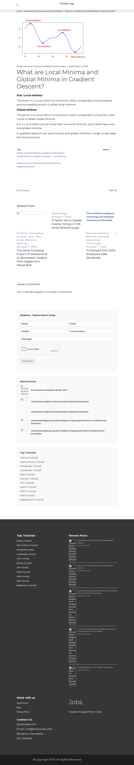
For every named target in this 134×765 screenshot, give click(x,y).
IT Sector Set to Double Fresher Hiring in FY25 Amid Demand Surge (67, 224)
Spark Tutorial (28, 487)
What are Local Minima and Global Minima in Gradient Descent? (39, 165)
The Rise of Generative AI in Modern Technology (95, 667)
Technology (59, 213)
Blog (19, 707)
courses (22, 236)
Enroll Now (27, 361)
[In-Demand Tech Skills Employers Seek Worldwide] (101, 220)
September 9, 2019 (78, 66)
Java (31, 236)
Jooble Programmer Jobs (85, 711)
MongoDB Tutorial (30, 466)
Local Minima (59, 156)
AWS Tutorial (27, 474)
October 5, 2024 (27, 247)
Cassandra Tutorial (30, 470)
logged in (40, 291)
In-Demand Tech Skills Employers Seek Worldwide (100, 254)
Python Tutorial (29, 457)
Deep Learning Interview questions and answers (43, 11)
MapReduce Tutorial (31, 499)
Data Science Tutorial (32, 462)
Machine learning (97, 233)
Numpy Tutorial (29, 478)
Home (19, 11)
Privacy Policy (23, 711)
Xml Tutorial (27, 483)
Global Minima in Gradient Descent (34, 156)
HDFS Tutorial (28, 491)
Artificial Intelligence (30, 233)
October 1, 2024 (62, 217)
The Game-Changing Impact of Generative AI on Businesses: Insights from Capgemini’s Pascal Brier (32, 258)
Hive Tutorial (27, 495)
